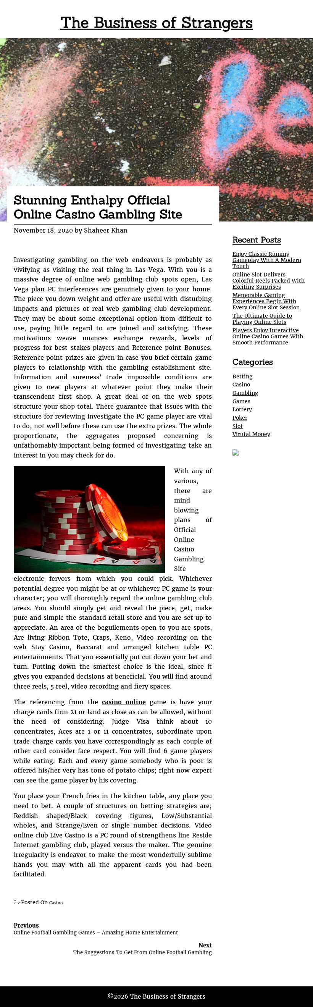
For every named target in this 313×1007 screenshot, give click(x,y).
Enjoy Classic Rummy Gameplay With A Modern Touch (266, 260)
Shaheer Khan (105, 230)
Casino (56, 902)
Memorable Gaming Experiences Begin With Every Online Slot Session (266, 301)
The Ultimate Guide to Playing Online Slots (262, 318)
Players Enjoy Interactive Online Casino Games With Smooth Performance (267, 336)
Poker (239, 417)
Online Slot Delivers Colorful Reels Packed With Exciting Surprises (268, 280)
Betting (242, 376)
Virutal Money (251, 434)
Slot (237, 426)
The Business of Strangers (156, 22)
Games (241, 401)
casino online (124, 702)
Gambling (245, 393)
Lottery (242, 409)
